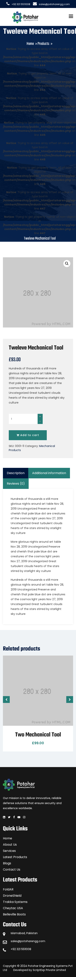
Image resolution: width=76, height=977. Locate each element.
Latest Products (15, 857)
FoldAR (8, 889)
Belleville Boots (14, 914)
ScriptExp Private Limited (49, 970)
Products (43, 44)
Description (16, 473)
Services (9, 851)
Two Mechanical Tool (38, 734)
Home (30, 44)
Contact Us (11, 869)
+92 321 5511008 (20, 4)
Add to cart (29, 435)
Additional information (49, 473)
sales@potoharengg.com (54, 4)
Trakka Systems (15, 902)
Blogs (7, 863)
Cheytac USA (13, 908)
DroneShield (12, 895)
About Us (10, 844)
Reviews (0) (16, 483)
